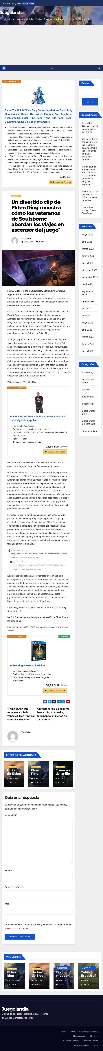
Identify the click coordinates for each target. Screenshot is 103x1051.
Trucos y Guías (89, 431)
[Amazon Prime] (63, 446)
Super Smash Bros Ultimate (62, 968)
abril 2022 (87, 242)
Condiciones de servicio (88, 1032)
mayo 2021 (87, 323)
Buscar (85, 83)
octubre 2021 (88, 284)
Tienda (95, 1045)
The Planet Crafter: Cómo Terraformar (89, 210)
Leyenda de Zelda (86, 968)
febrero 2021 (88, 344)
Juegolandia (11, 12)
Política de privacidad (80, 1045)
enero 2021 (87, 351)
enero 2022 (87, 263)
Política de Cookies (90, 1041)
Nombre (9, 870)
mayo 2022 (87, 235)
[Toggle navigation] (52, 68)
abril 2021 (87, 330)
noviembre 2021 (90, 277)
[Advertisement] (51, 45)
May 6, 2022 (14, 980)
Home (63, 1032)
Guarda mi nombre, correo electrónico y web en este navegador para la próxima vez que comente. (38, 927)
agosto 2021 (88, 301)
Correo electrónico (14, 887)
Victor (28, 238)
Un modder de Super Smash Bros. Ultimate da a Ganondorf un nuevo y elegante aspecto (89, 176)
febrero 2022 (88, 256)
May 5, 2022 (63, 980)
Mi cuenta (94, 1036)
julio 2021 (87, 308)
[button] (99, 68)
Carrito (72, 1032)
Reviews (86, 390)
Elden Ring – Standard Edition (27, 665)
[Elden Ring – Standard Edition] (38, 651)
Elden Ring (16, 196)
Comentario (11, 815)
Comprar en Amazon (62, 182)
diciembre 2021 (89, 270)
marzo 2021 (88, 337)
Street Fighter (88, 404)
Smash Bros (88, 397)
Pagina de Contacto (71, 1041)
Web (7, 904)
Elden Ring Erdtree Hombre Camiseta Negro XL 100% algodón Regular (38, 418)
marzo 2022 (88, 249)
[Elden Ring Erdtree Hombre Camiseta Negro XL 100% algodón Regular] (38, 402)
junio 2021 (87, 316)
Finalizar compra (79, 1036)
